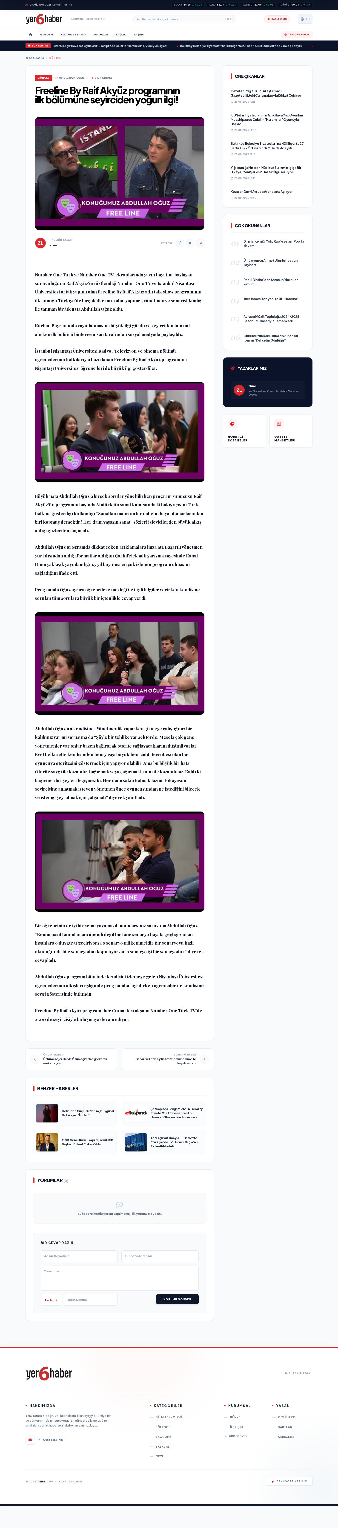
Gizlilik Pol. (288, 1417)
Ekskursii (163, 1446)
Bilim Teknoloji (169, 1417)
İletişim (236, 1427)
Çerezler (286, 1436)
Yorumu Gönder (177, 1299)
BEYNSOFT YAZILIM (292, 1481)
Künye (235, 1417)
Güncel (55, 58)
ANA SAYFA (36, 58)
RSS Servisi (238, 1436)
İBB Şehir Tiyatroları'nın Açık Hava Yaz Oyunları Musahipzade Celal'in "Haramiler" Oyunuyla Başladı (74, 46)
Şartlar (285, 1427)
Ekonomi (163, 1436)
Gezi (159, 1456)
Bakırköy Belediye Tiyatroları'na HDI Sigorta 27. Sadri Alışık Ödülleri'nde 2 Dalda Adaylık (216, 46)
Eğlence (163, 1427)
